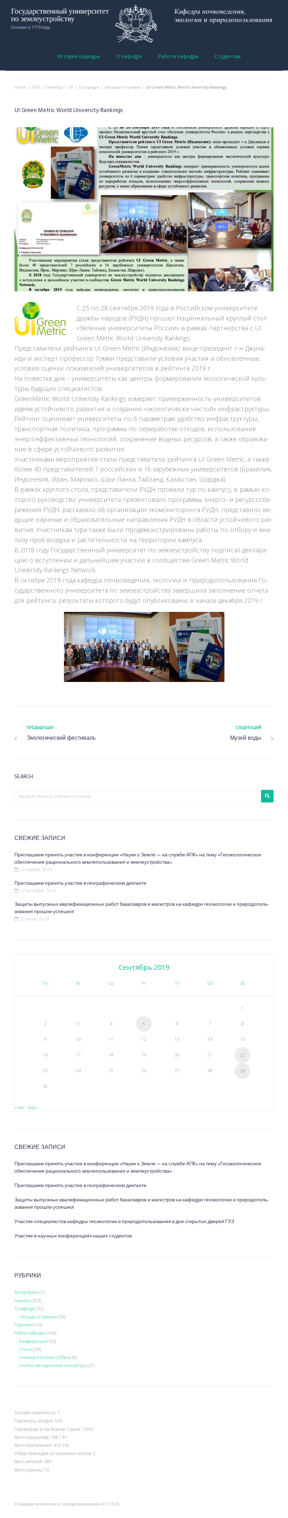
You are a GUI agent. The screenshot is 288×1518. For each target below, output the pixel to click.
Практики (24, 1325)
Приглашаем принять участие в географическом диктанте (80, 883)
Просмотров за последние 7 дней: (48, 1429)
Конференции (33, 1341)
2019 (35, 87)
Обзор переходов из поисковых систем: (53, 1453)
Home (20, 87)
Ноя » (33, 1108)
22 (242, 1055)
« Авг (20, 1108)
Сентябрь (54, 87)
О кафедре (88, 87)
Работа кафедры (30, 1333)
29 (71, 87)
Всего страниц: (29, 1470)
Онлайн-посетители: (35, 1413)
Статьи (26, 1349)
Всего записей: (29, 1461)
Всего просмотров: (32, 1437)
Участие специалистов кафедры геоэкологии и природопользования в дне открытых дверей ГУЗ (124, 1222)
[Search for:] (135, 796)
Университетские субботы (45, 1357)
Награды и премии (123, 87)
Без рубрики (27, 1292)
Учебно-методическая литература (52, 1365)
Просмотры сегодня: (34, 1421)
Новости (22, 1301)
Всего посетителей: (33, 1445)
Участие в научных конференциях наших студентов (73, 1236)
